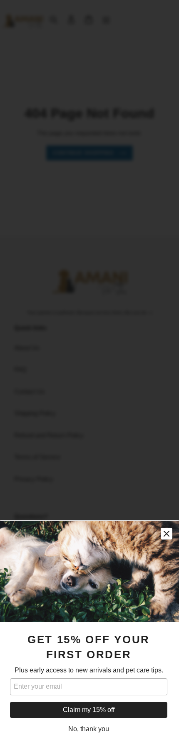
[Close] (166, 534)
